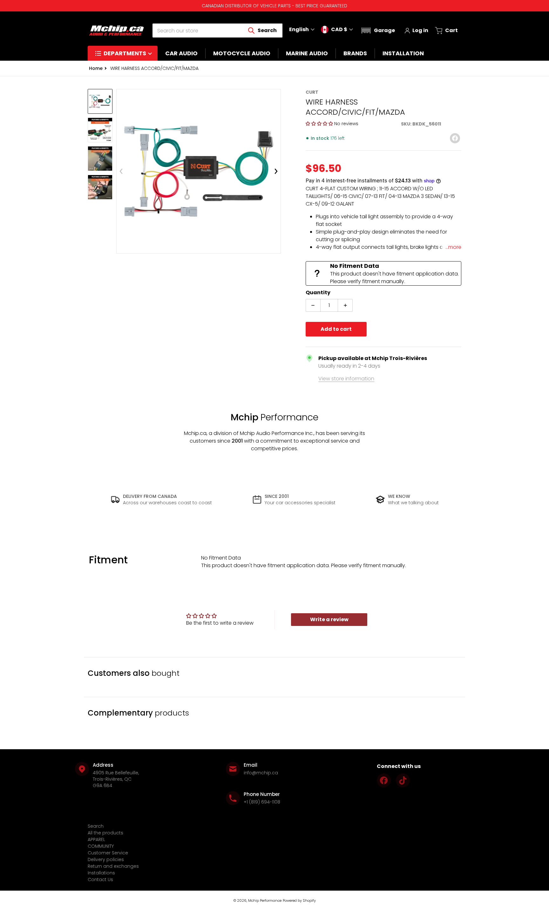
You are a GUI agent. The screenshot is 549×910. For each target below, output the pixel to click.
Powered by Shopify (299, 900)
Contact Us (100, 879)
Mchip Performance (264, 900)
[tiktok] (403, 780)
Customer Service (108, 853)
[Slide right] (276, 171)
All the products (105, 833)
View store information (346, 378)
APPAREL (96, 839)
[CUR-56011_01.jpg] (100, 101)
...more (453, 247)
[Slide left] (121, 171)
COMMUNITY (101, 846)
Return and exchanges (113, 866)
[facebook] (384, 780)
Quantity (318, 292)
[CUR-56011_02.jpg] (100, 130)
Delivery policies (106, 859)
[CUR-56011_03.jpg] (100, 158)
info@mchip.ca (261, 773)
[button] (377, 30)
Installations (101, 873)
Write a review (329, 619)
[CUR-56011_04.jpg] (100, 187)
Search (96, 826)
